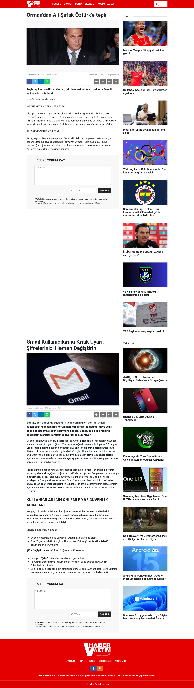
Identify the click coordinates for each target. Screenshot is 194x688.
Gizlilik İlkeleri (105, 661)
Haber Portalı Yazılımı (99, 684)
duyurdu (31, 491)
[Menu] (164, 4)
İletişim (91, 661)
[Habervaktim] (33, 4)
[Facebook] (29, 81)
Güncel (56, 4)
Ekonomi (90, 4)
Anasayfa (71, 661)
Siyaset (68, 4)
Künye (82, 661)
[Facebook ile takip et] (93, 668)
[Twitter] (35, 81)
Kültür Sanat (106, 4)
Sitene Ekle (120, 661)
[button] (103, 81)
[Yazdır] (96, 81)
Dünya (78, 4)
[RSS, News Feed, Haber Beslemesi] (100, 668)
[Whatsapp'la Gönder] (47, 81)
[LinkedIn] (41, 81)
